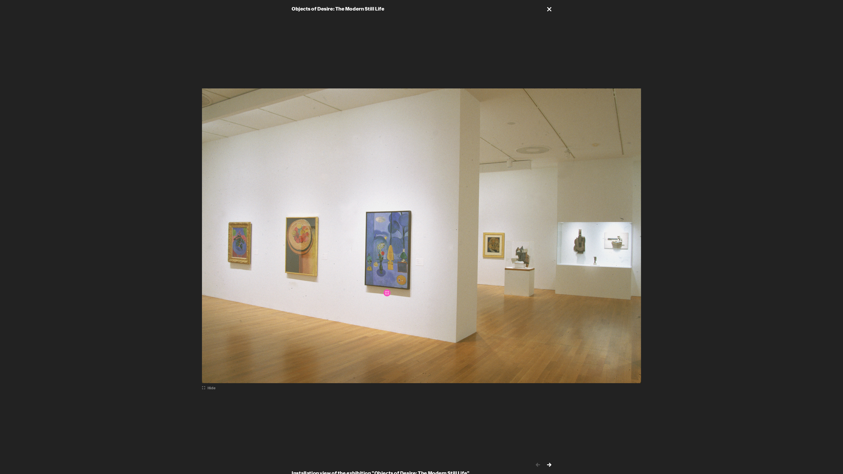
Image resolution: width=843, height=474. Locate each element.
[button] (549, 9)
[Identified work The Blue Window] (387, 293)
